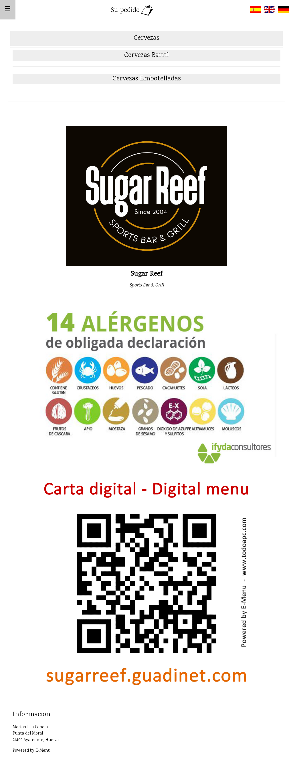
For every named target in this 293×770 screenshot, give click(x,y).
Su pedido (125, 10)
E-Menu (42, 751)
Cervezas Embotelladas (146, 79)
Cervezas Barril (146, 55)
